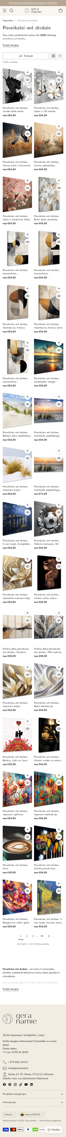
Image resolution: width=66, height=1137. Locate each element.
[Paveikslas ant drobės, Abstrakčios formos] (17, 302)
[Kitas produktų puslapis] (48, 936)
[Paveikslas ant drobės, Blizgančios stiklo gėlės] (17, 897)
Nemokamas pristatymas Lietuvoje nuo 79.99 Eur (33, 2)
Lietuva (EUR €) (32, 1114)
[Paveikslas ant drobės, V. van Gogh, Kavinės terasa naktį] (48, 897)
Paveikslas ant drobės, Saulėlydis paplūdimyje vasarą (47, 436)
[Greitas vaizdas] (28, 80)
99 (42, 936)
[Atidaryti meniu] (4, 10)
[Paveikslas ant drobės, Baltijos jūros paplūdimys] (17, 410)
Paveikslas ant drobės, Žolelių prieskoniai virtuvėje (46, 868)
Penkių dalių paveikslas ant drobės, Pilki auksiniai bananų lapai (48, 652)
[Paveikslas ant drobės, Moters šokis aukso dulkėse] (48, 573)
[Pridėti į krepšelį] (28, 72)
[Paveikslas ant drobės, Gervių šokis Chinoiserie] (17, 140)
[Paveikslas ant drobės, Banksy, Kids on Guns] (17, 735)
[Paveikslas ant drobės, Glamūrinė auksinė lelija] (17, 573)
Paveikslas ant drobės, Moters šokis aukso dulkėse (46, 598)
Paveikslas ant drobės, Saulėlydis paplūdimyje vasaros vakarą (47, 490)
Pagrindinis (8, 20)
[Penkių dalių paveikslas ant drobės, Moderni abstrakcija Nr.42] (17, 627)
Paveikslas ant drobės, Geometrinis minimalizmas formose (15, 274)
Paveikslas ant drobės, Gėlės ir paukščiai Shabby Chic (17, 220)
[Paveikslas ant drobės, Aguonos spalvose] (17, 789)
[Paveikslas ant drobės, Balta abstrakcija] (48, 681)
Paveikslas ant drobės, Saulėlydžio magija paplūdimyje (46, 382)
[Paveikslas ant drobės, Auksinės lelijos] (17, 681)
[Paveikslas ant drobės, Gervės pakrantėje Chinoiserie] (48, 140)
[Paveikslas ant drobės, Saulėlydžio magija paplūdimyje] (48, 356)
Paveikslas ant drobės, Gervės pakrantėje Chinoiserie (46, 165)
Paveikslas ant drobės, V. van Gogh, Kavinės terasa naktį (48, 922)
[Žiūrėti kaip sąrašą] (60, 56)
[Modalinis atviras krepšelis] (60, 10)
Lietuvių (8, 1114)
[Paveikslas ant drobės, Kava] (17, 843)
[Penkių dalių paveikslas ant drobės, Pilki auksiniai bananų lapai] (48, 627)
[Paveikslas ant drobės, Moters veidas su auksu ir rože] (48, 735)
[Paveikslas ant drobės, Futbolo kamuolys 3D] (48, 519)
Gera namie (30, 1120)
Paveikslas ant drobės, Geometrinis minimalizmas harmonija (47, 274)
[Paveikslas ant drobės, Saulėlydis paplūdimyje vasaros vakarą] (48, 464)
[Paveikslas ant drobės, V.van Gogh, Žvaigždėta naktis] (17, 519)
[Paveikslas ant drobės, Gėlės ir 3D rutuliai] (48, 86)
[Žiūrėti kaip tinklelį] (53, 56)
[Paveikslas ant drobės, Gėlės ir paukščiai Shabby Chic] (17, 194)
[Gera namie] (33, 10)
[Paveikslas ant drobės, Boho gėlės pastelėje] (48, 194)
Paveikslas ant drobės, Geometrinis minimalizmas (15, 382)
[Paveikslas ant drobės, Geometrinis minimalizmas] (17, 356)
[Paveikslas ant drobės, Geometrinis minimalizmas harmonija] (48, 248)
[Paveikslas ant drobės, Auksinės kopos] (17, 464)
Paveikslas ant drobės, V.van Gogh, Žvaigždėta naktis (16, 544)
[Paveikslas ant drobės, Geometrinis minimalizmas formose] (17, 248)
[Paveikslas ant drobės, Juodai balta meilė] (17, 86)
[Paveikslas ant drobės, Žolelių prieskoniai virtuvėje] (48, 843)
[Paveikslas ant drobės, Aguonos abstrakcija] (48, 789)
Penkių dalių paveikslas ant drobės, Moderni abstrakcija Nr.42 (16, 652)
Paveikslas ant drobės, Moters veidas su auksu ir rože (48, 760)
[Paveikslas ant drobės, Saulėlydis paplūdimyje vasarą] (48, 410)
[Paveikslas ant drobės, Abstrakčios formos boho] (48, 302)
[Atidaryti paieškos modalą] (11, 10)
